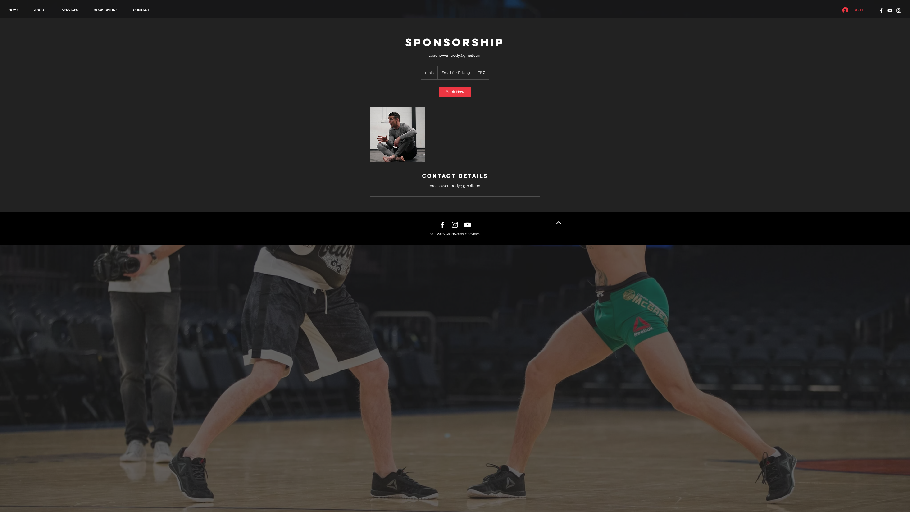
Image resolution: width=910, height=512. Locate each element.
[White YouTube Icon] (890, 11)
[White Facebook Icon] (881, 11)
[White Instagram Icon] (899, 11)
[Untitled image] (397, 134)
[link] (455, 92)
